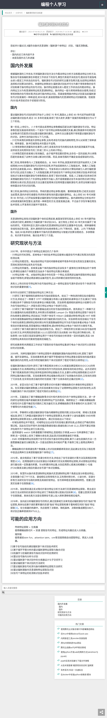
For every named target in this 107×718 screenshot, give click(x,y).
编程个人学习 (53, 4)
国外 (60, 609)
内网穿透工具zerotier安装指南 (74, 638)
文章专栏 (19, 12)
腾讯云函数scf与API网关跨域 (73, 647)
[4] (18, 461)
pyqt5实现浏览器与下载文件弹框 (75, 660)
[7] (34, 406)
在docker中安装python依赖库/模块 (76, 674)
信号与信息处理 (42, 34)
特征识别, (62, 34)
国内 (60, 606)
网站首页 (8, 12)
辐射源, (55, 34)
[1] (29, 287)
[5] (58, 391)
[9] (32, 483)
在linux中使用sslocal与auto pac (74, 633)
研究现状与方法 (64, 612)
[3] (16, 507)
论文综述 (69, 34)
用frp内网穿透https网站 (71, 642)
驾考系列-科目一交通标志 (72, 669)
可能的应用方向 (64, 614)
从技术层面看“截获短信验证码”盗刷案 (77, 665)
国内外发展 (62, 603)
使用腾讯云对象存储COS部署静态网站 (77, 629)
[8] (74, 492)
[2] (86, 360)
